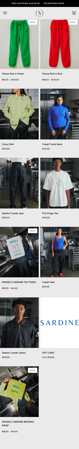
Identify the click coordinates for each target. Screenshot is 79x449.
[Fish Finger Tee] (59, 183)
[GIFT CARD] (59, 322)
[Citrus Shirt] (19, 114)
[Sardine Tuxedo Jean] (19, 183)
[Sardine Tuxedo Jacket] (19, 322)
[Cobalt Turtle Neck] (59, 114)
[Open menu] (9, 13)
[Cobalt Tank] (59, 252)
